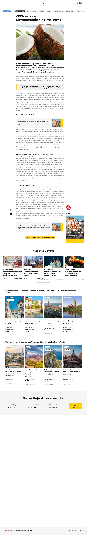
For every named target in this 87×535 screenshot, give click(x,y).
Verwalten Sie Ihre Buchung (37, 3)
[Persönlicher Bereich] (80, 3)
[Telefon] (71, 3)
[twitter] (11, 210)
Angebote (25, 3)
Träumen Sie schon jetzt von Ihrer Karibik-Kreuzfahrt (40, 237)
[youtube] (81, 530)
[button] (77, 3)
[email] (11, 214)
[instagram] (69, 530)
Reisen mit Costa (15, 3)
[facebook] (11, 206)
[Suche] (74, 3)
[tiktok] (78, 530)
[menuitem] (16, 406)
